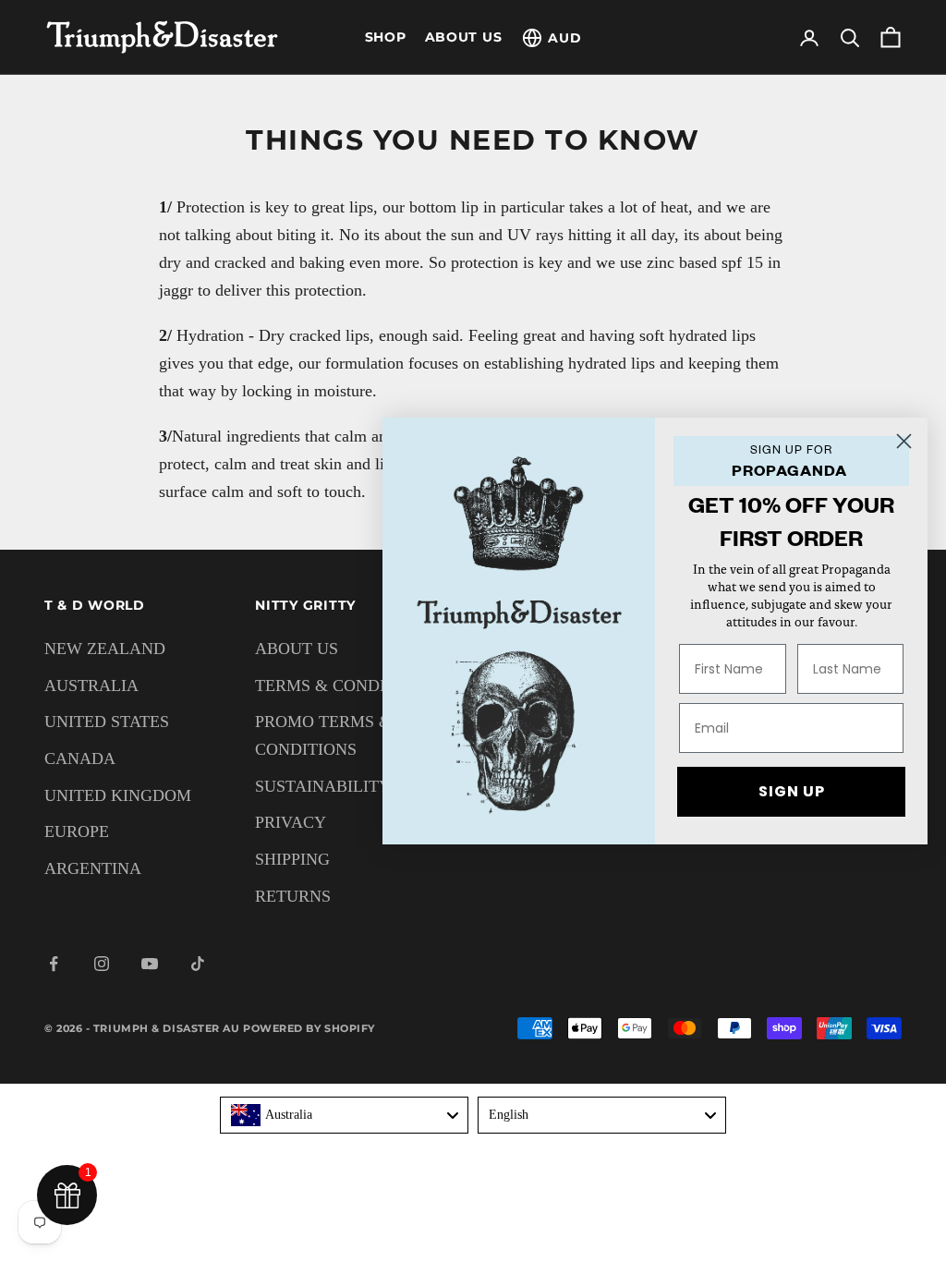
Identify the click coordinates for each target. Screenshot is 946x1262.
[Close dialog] (904, 441)
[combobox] (344, 1115)
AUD (564, 38)
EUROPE (76, 831)
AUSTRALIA (91, 685)
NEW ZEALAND (104, 648)
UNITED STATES (106, 721)
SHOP (385, 37)
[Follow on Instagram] (101, 963)
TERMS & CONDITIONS (344, 685)
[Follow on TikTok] (197, 963)
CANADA (79, 758)
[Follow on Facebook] (53, 963)
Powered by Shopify (309, 1028)
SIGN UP (791, 791)
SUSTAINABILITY (323, 786)
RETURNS (293, 896)
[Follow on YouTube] (149, 963)
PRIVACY (290, 822)
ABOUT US (464, 37)
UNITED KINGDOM (117, 795)
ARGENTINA (92, 868)
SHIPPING (292, 859)
